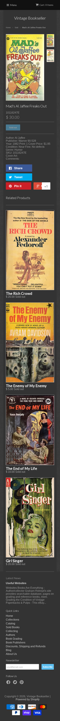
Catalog (10, 623)
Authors (10, 634)
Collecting (12, 631)
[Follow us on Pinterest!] (22, 683)
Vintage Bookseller (30, 18)
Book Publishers (15, 642)
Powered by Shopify (28, 699)
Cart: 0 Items (46, 4)
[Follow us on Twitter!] (15, 683)
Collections (12, 619)
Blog (8, 650)
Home (9, 615)
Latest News (13, 578)
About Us (11, 654)
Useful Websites (16, 583)
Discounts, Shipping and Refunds (26, 646)
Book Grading (14, 638)
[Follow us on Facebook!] (8, 683)
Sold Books (13, 627)
